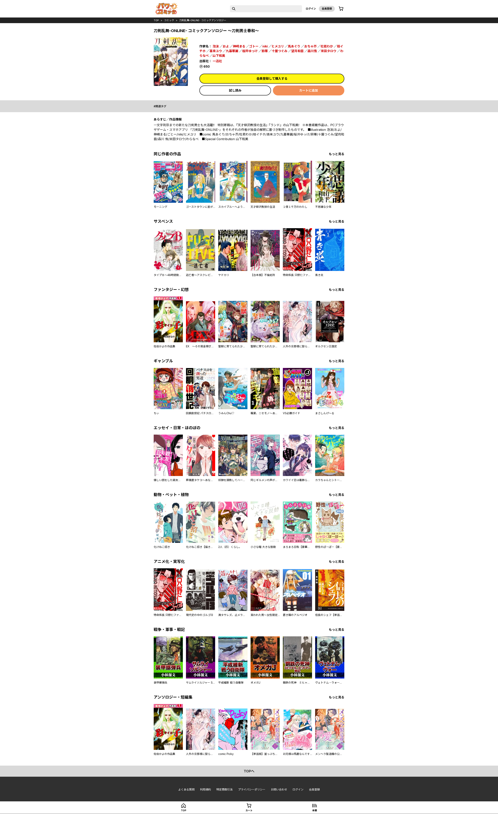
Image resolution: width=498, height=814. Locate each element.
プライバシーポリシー (251, 789)
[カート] (341, 8)
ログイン (311, 8)
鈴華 (265, 51)
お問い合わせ (279, 789)
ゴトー (254, 46)
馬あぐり (294, 46)
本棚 (314, 810)
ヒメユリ (278, 46)
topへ (249, 771)
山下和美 (219, 56)
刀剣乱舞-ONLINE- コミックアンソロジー (202, 20)
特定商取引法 (224, 789)
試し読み (235, 90)
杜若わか (327, 46)
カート (249, 810)
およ (226, 46)
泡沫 (216, 46)
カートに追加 (308, 90)
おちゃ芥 (310, 46)
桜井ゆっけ (250, 51)
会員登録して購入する (272, 78)
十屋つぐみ (279, 51)
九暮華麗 (232, 51)
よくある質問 (186, 789)
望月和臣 (297, 51)
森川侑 (312, 51)
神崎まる (239, 46)
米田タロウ (328, 51)
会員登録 (327, 8)
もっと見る (336, 154)
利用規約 (205, 789)
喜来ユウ (216, 51)
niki (265, 46)
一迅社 (217, 61)
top (156, 20)
